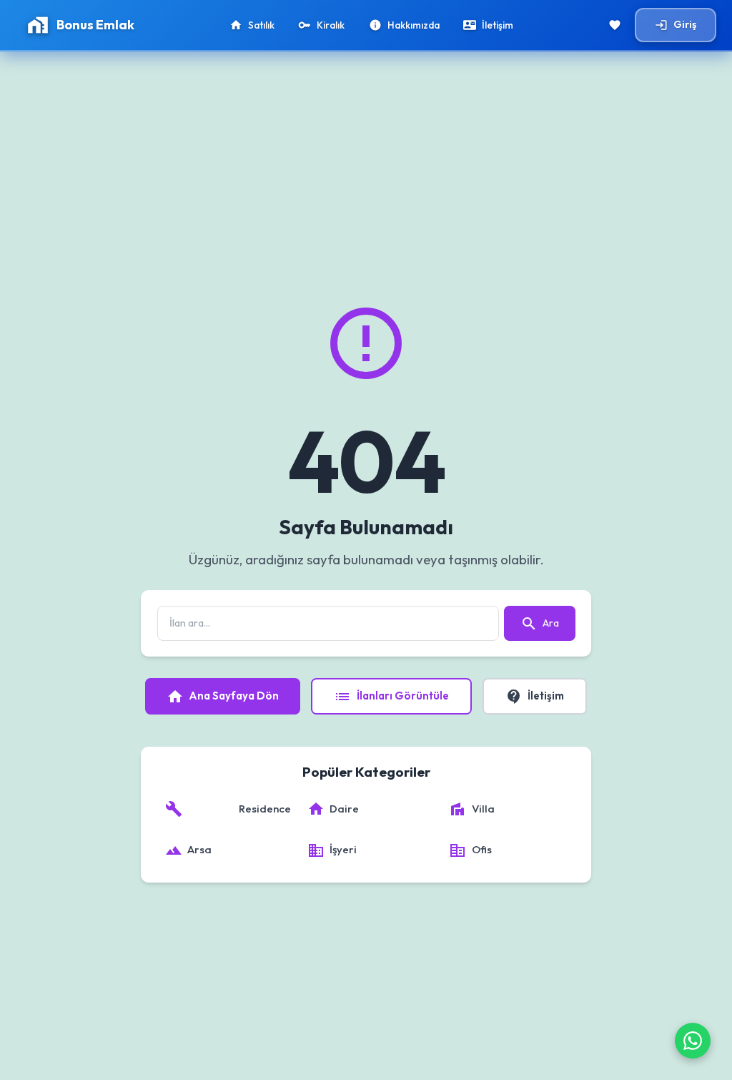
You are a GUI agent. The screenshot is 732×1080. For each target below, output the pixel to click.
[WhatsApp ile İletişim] (693, 1041)
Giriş (675, 24)
